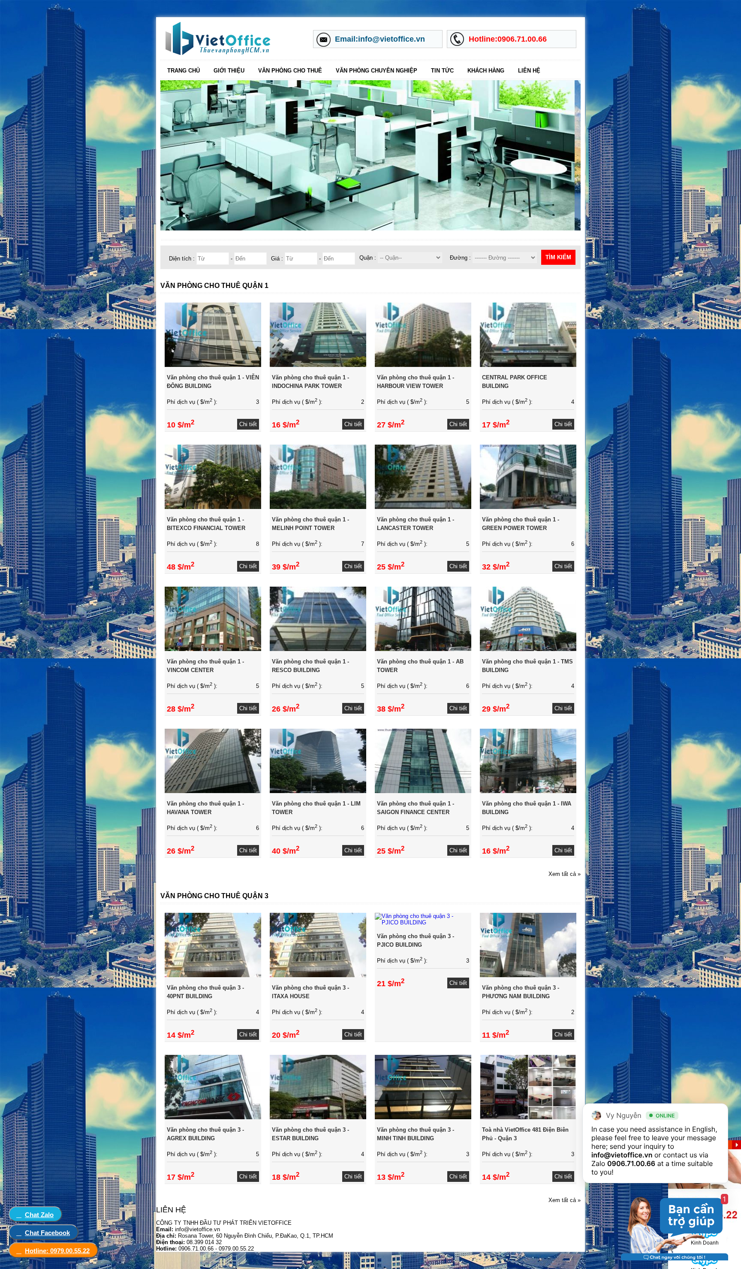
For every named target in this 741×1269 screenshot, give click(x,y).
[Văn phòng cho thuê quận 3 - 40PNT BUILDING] (213, 975)
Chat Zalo (39, 1214)
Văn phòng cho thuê (290, 70)
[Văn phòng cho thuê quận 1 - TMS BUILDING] (528, 649)
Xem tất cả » (564, 874)
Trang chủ (183, 70)
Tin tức (442, 70)
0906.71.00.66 (631, 1163)
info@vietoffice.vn (622, 1155)
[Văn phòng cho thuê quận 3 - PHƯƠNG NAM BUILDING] (528, 975)
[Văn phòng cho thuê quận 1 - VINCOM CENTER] (213, 649)
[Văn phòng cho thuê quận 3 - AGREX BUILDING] (213, 1117)
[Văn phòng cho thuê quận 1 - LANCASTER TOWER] (423, 507)
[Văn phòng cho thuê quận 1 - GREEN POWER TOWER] (528, 507)
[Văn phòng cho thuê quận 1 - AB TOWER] (423, 649)
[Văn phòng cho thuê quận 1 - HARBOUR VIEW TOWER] (423, 365)
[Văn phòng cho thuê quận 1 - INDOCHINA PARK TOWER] (318, 365)
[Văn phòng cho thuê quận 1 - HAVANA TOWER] (213, 791)
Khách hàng (485, 70)
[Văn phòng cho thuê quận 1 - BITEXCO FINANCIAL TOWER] (213, 507)
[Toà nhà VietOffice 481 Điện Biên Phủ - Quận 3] (528, 1117)
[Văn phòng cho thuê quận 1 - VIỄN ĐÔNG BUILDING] (213, 365)
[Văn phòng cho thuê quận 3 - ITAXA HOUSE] (318, 975)
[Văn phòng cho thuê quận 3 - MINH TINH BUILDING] (423, 1117)
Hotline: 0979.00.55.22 (57, 1250)
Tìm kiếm (558, 257)
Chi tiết (248, 424)
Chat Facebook (47, 1232)
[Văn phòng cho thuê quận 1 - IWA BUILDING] (528, 791)
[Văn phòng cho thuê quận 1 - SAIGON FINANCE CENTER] (423, 791)
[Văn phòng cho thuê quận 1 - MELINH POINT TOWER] (318, 507)
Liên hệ (529, 70)
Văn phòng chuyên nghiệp (376, 70)
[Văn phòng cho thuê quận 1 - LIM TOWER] (318, 791)
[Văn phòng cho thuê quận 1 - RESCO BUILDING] (318, 649)
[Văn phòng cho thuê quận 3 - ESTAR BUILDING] (318, 1117)
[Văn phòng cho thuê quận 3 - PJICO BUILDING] (423, 922)
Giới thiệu (229, 70)
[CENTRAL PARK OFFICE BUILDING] (528, 365)
